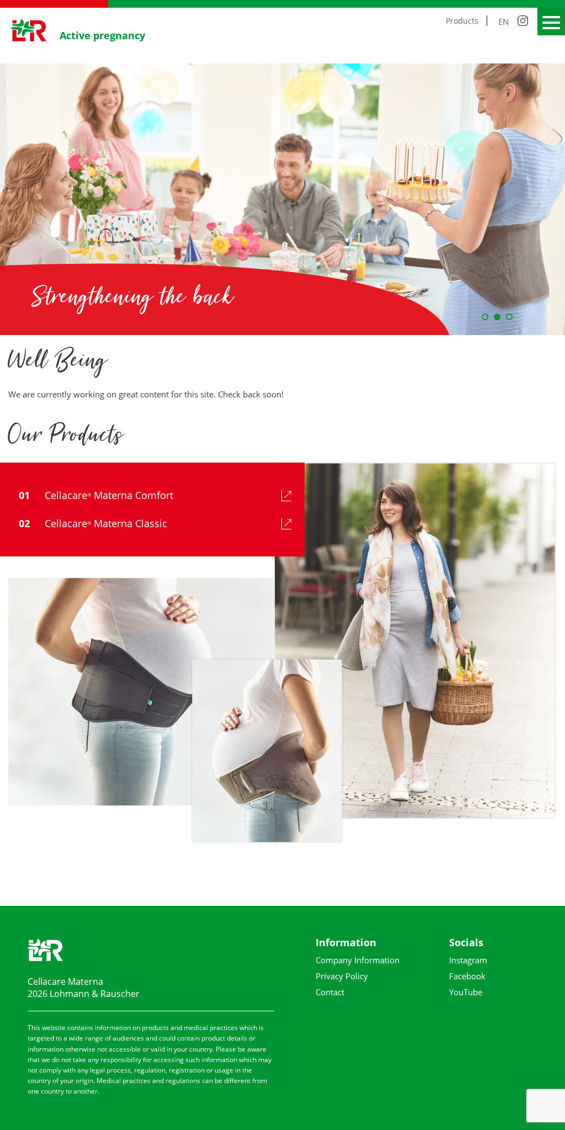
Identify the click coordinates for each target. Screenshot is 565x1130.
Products (462, 20)
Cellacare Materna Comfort (96, 495)
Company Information (357, 959)
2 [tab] (497, 317)
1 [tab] (485, 317)
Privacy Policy (342, 976)
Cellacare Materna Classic (93, 523)
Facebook (467, 976)
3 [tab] (509, 317)
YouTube (465, 992)
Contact (330, 992)
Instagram (468, 959)
